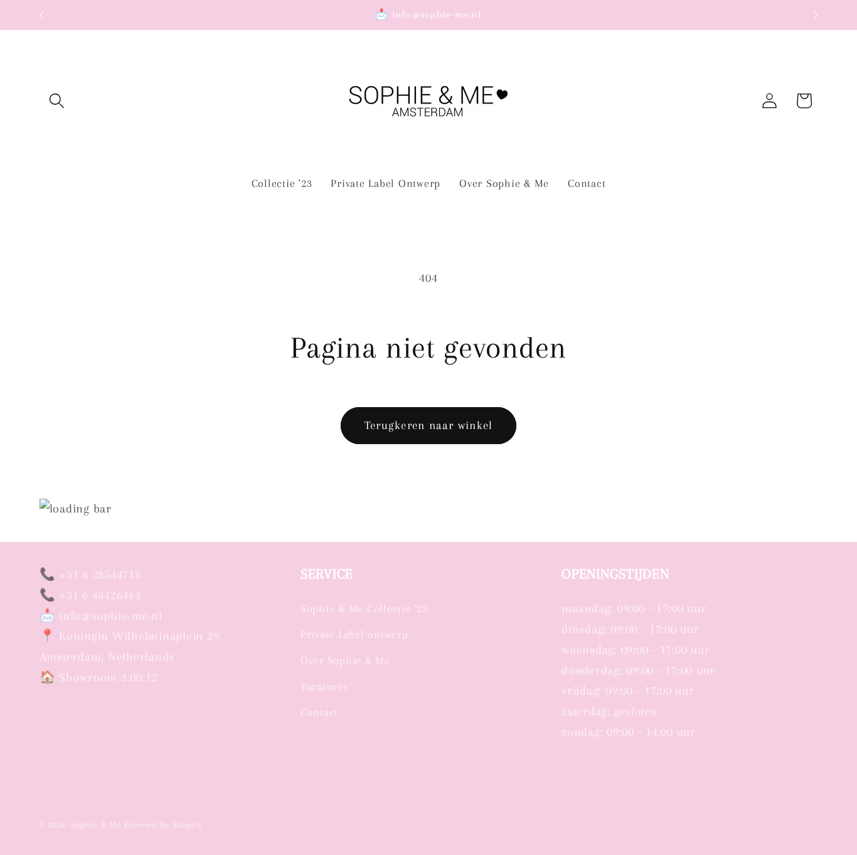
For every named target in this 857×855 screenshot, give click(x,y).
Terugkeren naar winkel (429, 425)
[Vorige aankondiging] (41, 15)
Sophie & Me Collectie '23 (364, 609)
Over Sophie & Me (345, 661)
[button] (57, 100)
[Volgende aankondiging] (815, 15)
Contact (319, 712)
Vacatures (324, 687)
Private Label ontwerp (354, 634)
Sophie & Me (96, 825)
